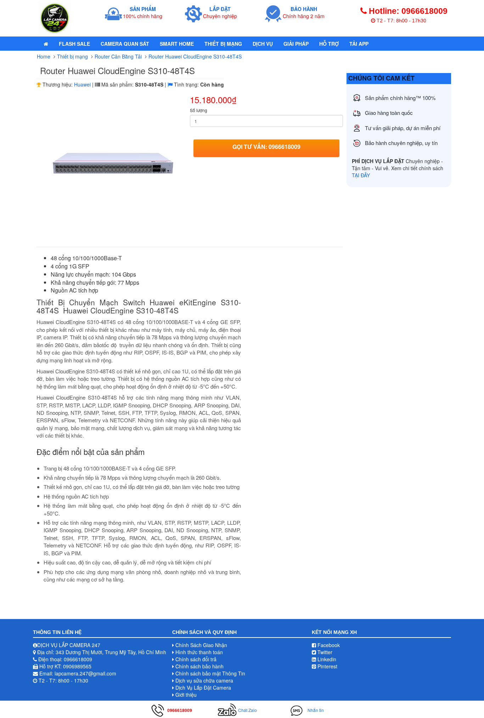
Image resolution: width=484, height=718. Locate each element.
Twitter (324, 652)
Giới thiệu (186, 694)
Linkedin (326, 659)
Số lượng (198, 110)
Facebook (328, 645)
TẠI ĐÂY (361, 175)
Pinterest (326, 666)
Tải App (358, 43)
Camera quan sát (125, 43)
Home (43, 56)
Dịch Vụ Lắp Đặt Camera (203, 687)
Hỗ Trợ (329, 43)
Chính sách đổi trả (195, 659)
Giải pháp (296, 43)
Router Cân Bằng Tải (118, 56)
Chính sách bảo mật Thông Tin (210, 673)
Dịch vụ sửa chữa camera (204, 680)
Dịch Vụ (263, 43)
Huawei (82, 84)
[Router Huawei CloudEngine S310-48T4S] (113, 165)
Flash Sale (74, 43)
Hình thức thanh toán (199, 652)
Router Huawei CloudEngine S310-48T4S (195, 56)
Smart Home (177, 43)
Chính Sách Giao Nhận (201, 645)
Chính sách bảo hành (199, 666)
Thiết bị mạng (223, 43)
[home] (46, 44)
